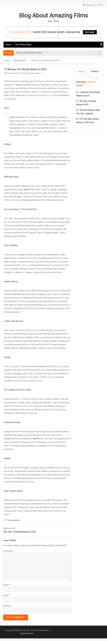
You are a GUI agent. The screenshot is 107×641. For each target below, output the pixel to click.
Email (6, 595)
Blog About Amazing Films (53, 15)
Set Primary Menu (23, 44)
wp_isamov (36, 73)
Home (8, 44)
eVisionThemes (26, 633)
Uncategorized (13, 520)
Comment (8, 551)
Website (7, 606)
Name (6, 585)
